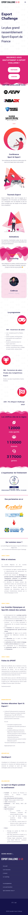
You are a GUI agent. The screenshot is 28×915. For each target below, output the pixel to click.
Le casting (6, 876)
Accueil (5, 866)
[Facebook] (12, 902)
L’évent (5, 873)
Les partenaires (7, 887)
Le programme (7, 883)
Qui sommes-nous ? (9, 890)
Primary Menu (25, 2)
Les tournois (6, 869)
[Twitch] (15, 902)
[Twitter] (14, 902)
